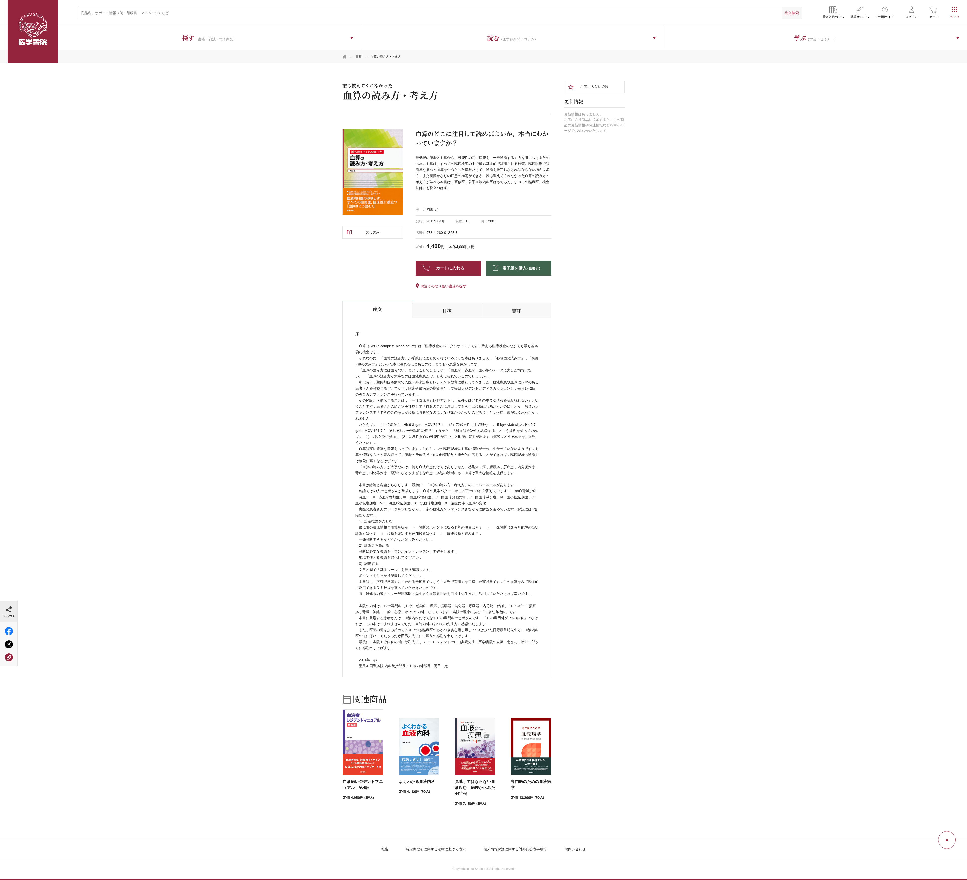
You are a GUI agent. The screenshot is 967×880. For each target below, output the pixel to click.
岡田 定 (432, 209)
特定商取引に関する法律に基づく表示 (436, 849)
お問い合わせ (575, 849)
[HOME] (344, 56)
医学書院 (33, 31)
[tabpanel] (372, 172)
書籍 (359, 56)
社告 (384, 849)
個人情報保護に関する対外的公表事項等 (515, 849)
